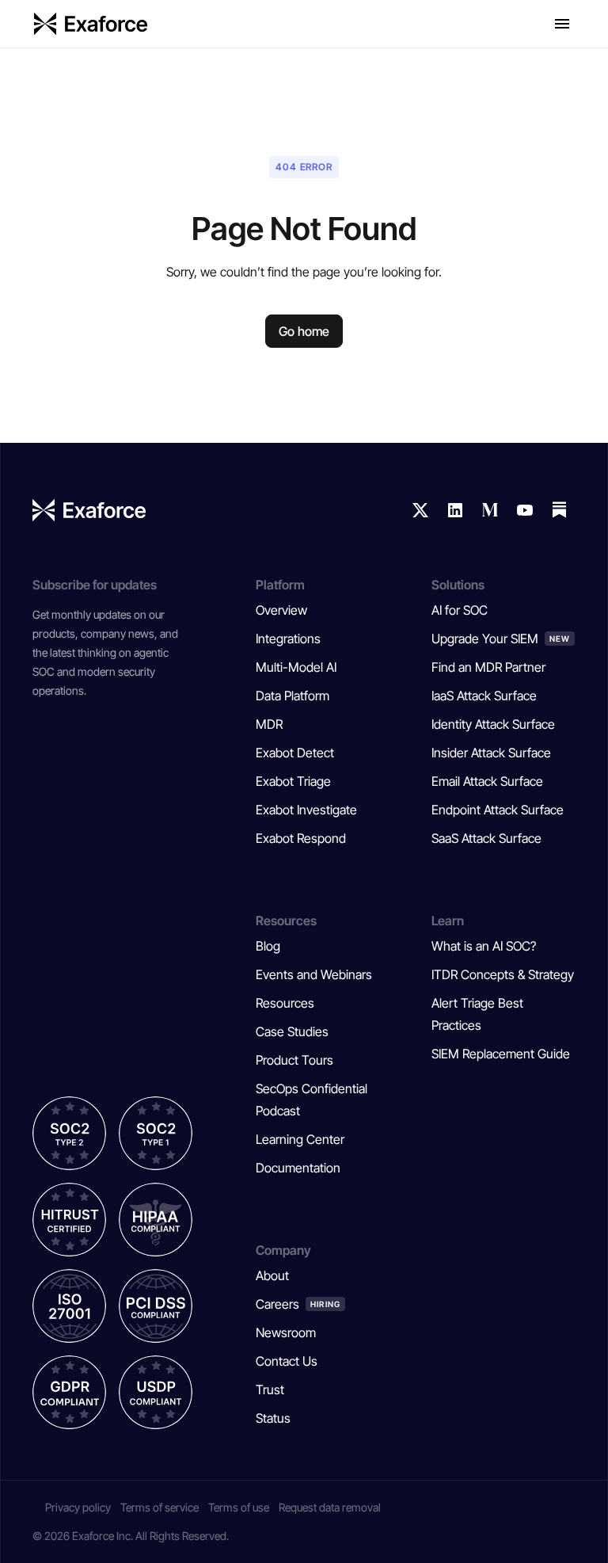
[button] (562, 24)
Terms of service (159, 1507)
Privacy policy (78, 1507)
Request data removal (330, 1507)
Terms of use (238, 1507)
